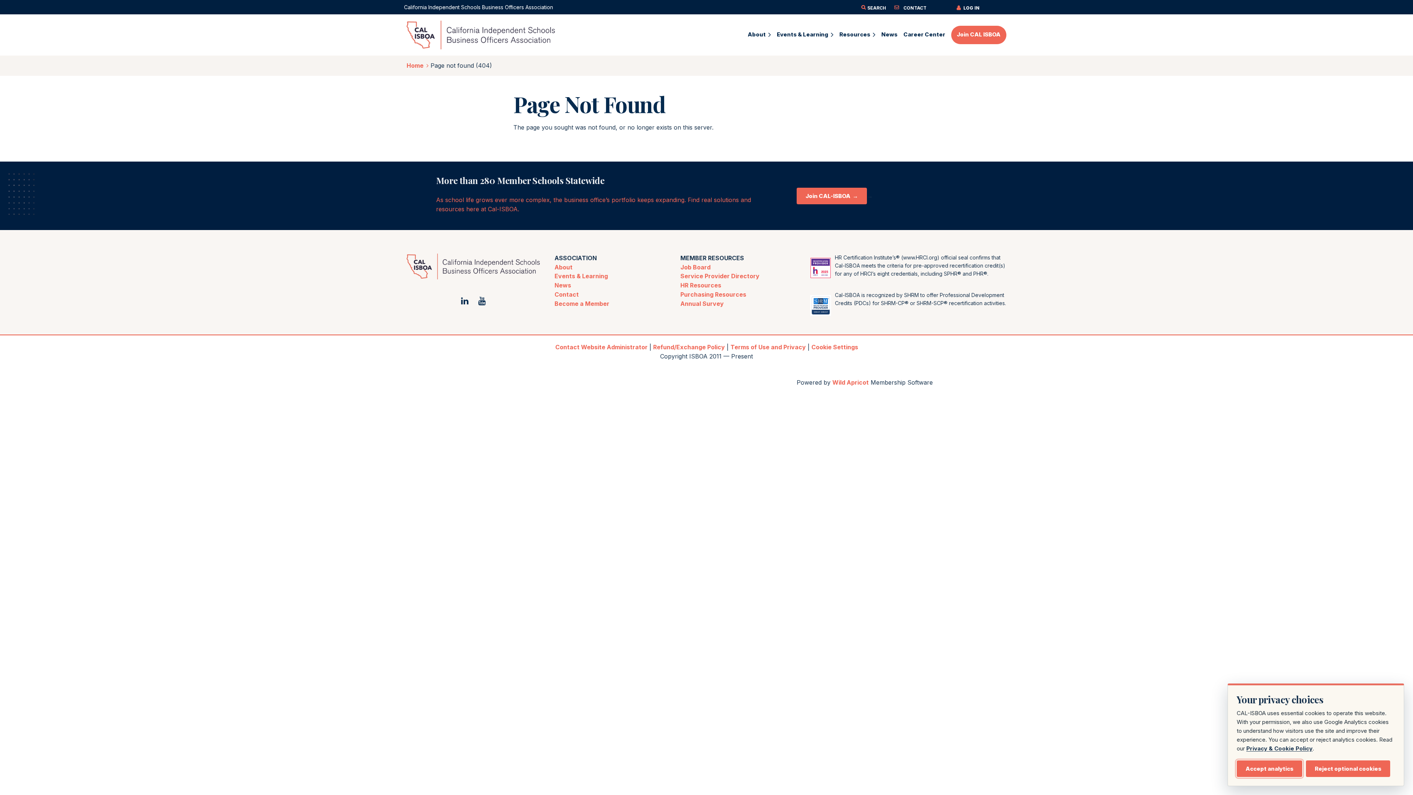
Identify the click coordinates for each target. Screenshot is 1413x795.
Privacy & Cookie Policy (1279, 748)
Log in (971, 8)
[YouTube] (482, 301)
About (564, 267)
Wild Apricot (850, 382)
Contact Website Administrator (601, 347)
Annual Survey (702, 303)
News (563, 285)
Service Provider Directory (719, 276)
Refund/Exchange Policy (689, 347)
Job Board (695, 267)
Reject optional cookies (1348, 768)
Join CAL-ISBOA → (831, 195)
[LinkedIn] (464, 301)
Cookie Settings (834, 347)
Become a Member (582, 303)
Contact (567, 294)
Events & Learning (581, 276)
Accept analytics (1269, 768)
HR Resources (700, 285)
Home (415, 65)
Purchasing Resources (713, 294)
